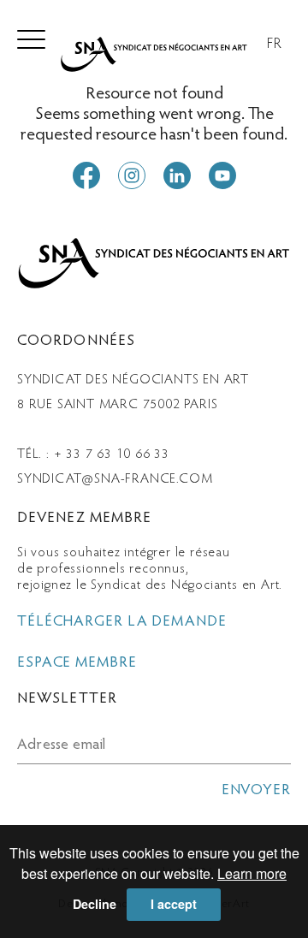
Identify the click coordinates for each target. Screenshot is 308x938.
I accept (174, 903)
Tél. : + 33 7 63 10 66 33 (93, 454)
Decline (94, 903)
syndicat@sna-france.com (114, 479)
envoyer (256, 790)
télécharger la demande (122, 622)
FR (274, 44)
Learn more (252, 873)
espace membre (77, 663)
